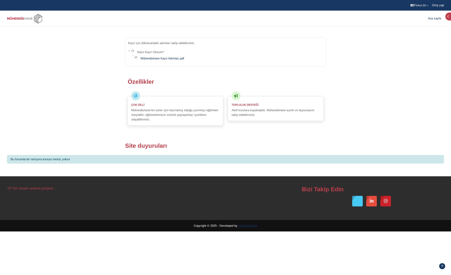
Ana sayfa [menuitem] (434, 18)
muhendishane (247, 225)
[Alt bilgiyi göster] (442, 266)
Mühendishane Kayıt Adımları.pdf (162, 58)
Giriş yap (438, 5)
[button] (419, 5)
